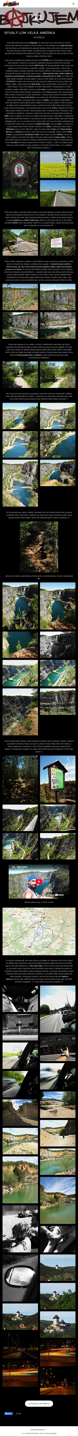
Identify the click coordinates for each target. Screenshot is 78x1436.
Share (10, 1413)
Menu (73, 4)
